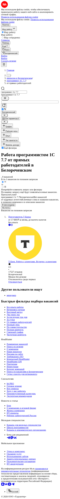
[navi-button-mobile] (4, 64)
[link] (6, 49)
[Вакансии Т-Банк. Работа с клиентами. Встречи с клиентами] (32, 243)
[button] (4, 56)
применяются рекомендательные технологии (24, 469)
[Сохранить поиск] (4, 105)
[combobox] (14, 92)
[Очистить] (5, 98)
